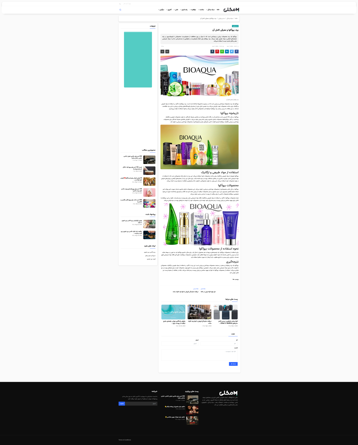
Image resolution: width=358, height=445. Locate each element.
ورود (130, 4)
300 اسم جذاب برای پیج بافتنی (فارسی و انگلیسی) (131, 201)
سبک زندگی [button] (211, 10)
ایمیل (197, 340)
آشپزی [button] (169, 10)
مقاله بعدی (195, 289)
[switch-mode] (120, 3)
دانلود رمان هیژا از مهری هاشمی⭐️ (175, 417)
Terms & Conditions (125, 440)
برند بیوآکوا (183, 104)
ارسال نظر (233, 364)
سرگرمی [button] (162, 10)
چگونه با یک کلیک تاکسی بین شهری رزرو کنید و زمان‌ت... (131, 232)
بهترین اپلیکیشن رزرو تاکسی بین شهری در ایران (132, 221)
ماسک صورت (175, 189)
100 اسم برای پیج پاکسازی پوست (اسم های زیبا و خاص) (131, 190)
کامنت (236, 348)
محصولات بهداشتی (224, 104)
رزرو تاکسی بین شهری (149, 252)
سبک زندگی (230, 18)
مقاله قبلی (203, 289)
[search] (120, 9)
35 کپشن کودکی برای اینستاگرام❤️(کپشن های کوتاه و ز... (131, 179)
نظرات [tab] (233, 334)
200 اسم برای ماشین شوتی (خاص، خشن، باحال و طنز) (132, 157)
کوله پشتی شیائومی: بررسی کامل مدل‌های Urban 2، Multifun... (228, 322)
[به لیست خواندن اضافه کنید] (162, 51)
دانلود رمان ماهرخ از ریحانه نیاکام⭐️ (175, 407)
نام (237, 340)
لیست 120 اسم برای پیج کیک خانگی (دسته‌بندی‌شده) (132, 168)
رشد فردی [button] (184, 10)
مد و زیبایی (221, 18)
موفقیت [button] (193, 10)
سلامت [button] (202, 10)
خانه (218, 10)
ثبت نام (125, 4)
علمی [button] (176, 10)
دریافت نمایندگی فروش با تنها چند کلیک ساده (185, 292)
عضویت (122, 404)
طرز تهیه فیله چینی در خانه (208, 292)
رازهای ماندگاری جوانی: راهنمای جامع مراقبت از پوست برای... (174, 322)
